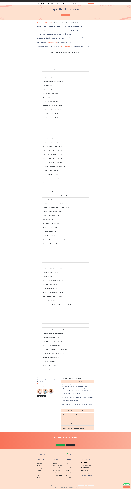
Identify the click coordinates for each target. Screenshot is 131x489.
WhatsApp (56, 0)
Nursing (67, 461)
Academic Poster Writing (57, 473)
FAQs (82, 0)
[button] (126, 487)
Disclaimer (71, 487)
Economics (68, 473)
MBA (67, 475)
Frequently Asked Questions (46, 22)
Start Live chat (41, 386)
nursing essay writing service (67, 46)
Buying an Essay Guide (41, 468)
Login (93, 0)
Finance (67, 470)
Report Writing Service (56, 468)
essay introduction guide (52, 42)
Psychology (68, 467)
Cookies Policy (77, 487)
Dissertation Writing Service (57, 465)
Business (68, 465)
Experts (58, 3)
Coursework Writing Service (57, 467)
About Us (39, 467)
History (67, 468)
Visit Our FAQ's (41, 396)
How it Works (88, 0)
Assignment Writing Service (57, 461)
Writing (48, 3)
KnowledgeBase (40, 473)
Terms (66, 487)
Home (38, 22)
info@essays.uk (49, 0)
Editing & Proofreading (56, 470)
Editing (52, 3)
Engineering (68, 477)
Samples (63, 3)
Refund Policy (39, 463)
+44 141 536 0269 (41, 0)
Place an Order (65, 15)
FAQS (38, 475)
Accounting (68, 472)
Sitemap (38, 477)
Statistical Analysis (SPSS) (57, 475)
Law (67, 463)
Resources (69, 3)
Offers (84, 0)
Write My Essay (55, 463)
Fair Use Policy (40, 461)
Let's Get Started (60, 445)
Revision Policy (40, 465)
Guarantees (78, 0)
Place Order (90, 3)
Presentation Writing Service (57, 472)
